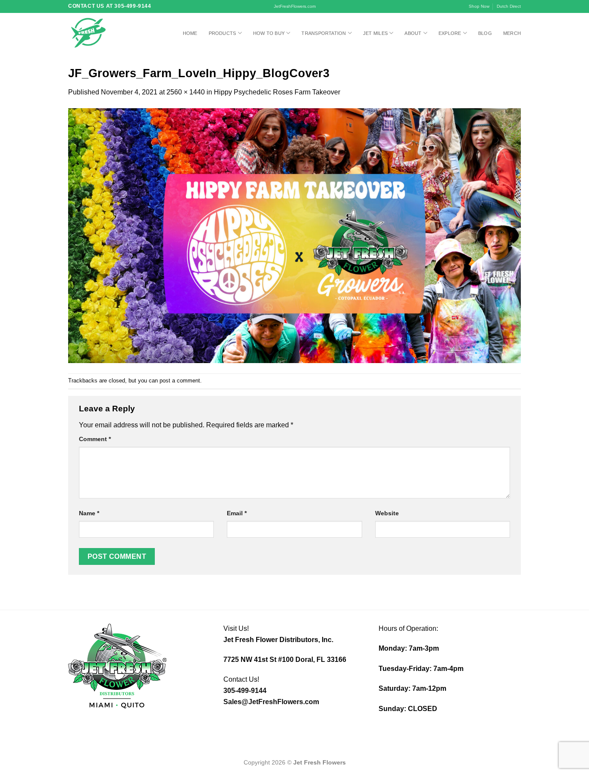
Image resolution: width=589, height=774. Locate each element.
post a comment (180, 380)
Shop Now (479, 6)
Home (190, 33)
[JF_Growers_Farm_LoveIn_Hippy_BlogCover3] (294, 234)
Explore (450, 33)
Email (237, 513)
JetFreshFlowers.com (295, 6)
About (412, 33)
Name (89, 513)
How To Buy (269, 33)
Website (387, 513)
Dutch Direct (509, 6)
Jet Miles (375, 33)
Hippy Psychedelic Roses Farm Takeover (277, 92)
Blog (485, 33)
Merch (512, 33)
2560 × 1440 (185, 92)
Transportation (323, 33)
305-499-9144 (244, 690)
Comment (95, 439)
